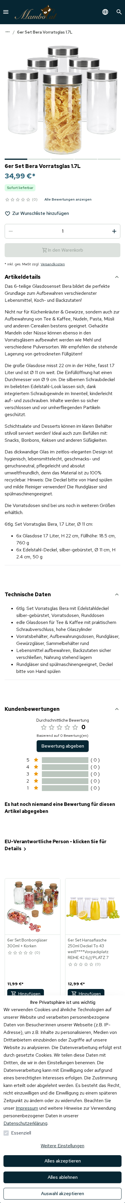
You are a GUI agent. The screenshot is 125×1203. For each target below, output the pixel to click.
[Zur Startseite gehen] (36, 12)
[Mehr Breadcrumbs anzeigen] (7, 32)
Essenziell (21, 1133)
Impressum (27, 1108)
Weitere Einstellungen (62, 1146)
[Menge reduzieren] (11, 231)
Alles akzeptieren (62, 1161)
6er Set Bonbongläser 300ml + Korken (27, 942)
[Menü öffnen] (6, 12)
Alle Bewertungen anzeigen (68, 199)
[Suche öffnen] (119, 12)
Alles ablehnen (63, 1177)
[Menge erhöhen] (114, 231)
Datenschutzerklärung (25, 1123)
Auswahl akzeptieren (62, 1193)
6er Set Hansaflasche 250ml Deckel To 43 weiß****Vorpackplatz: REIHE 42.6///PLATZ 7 (88, 948)
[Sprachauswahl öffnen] (105, 12)
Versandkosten (53, 264)
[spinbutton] (62, 231)
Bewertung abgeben (62, 746)
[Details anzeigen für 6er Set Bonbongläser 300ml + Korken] (33, 906)
